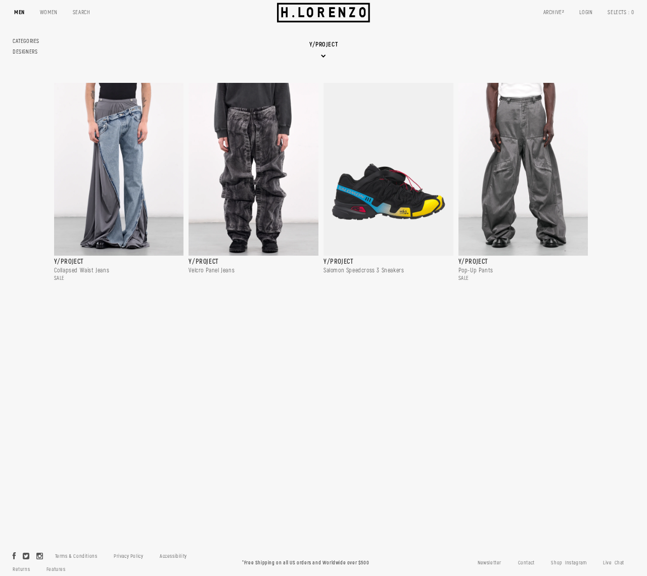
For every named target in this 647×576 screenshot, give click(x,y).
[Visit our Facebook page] (14, 557)
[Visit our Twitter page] (26, 557)
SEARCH (81, 12)
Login (585, 12)
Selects (621, 12)
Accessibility (173, 556)
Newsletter (489, 563)
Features (56, 569)
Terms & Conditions (76, 556)
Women (49, 12)
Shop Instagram (568, 563)
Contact (526, 563)
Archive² (554, 12)
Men (19, 12)
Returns (21, 569)
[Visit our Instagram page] (40, 557)
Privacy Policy (128, 556)
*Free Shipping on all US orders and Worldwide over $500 (305, 563)
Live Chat (613, 563)
